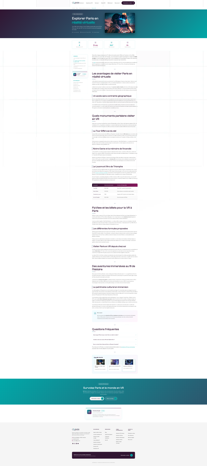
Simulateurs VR (96, 448)
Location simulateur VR (97, 434)
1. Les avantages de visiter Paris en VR (80, 59)
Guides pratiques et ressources (84, 8)
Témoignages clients (76, 90)
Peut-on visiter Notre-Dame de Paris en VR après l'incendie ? (106, 344)
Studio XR (103, 2)
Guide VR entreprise (108, 434)
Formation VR (95, 446)
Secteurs (96, 2)
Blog (77, 8)
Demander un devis (127, 3)
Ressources (117, 2)
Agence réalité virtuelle (97, 432)
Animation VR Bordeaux (120, 437)
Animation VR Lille (119, 439)
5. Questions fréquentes (78, 68)
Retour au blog (110, 398)
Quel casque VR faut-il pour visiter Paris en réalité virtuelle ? (105, 334)
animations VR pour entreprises (128, 347)
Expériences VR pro (76, 85)
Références (110, 2)
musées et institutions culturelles (101, 172)
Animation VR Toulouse (120, 433)
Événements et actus (77, 91)
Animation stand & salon (97, 444)
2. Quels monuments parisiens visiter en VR (79, 61)
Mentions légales (131, 437)
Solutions (82, 2)
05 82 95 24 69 (76, 439)
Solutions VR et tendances (78, 82)
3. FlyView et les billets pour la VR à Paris (80, 64)
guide (94, 62)
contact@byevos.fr (76, 440)
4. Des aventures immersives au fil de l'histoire (79, 66)
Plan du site (130, 439)
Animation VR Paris (119, 435)
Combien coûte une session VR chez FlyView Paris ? (104, 339)
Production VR (75, 88)
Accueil (73, 8)
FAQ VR (106, 440)
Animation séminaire (96, 442)
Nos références (131, 435)
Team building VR (96, 440)
